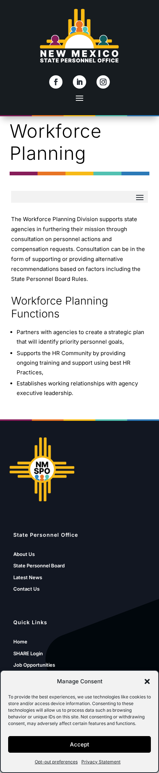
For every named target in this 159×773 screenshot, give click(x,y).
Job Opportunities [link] (34, 665)
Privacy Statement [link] (101, 762)
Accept (79, 744)
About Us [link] (24, 554)
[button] (147, 681)
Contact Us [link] (26, 589)
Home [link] (20, 642)
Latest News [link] (27, 577)
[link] (55, 82)
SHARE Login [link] (28, 653)
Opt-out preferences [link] (56, 762)
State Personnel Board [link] (39, 565)
